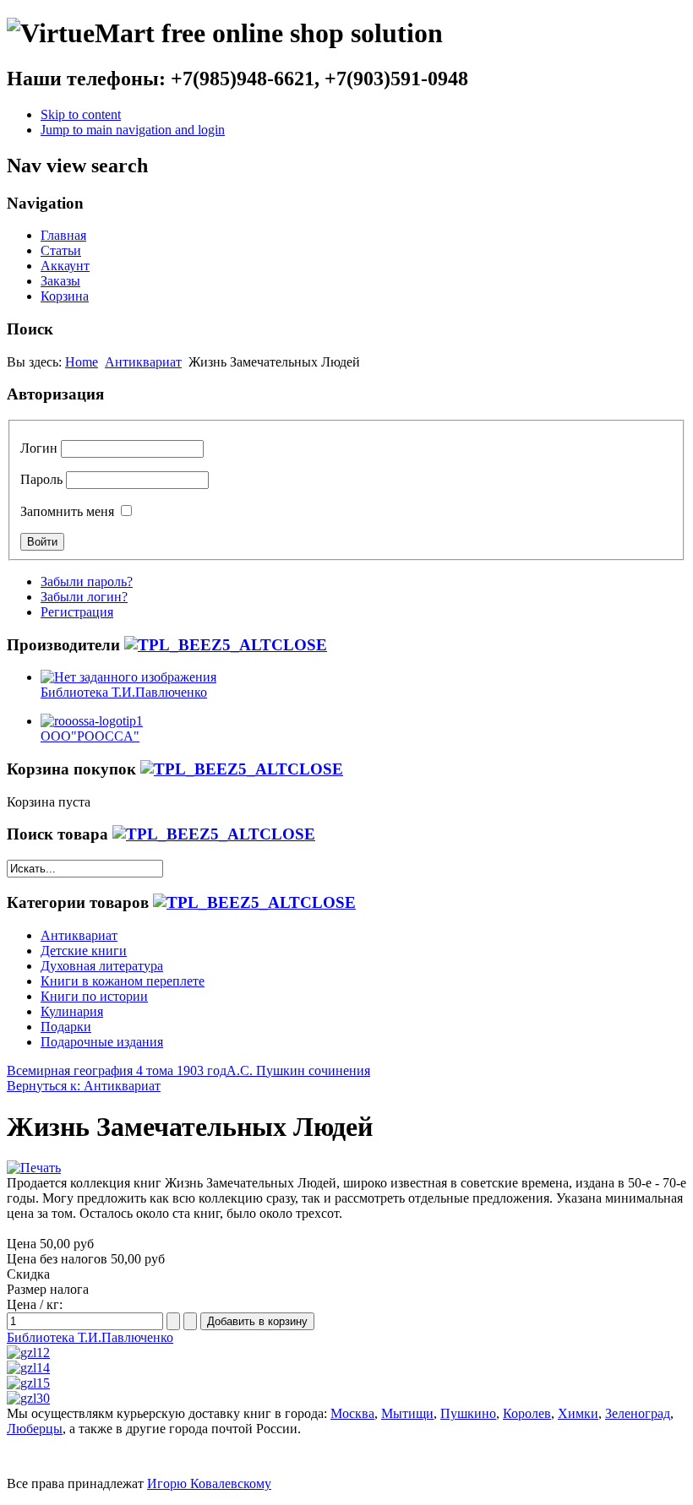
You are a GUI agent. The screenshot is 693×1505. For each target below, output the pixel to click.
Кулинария (72, 1011)
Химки (578, 1413)
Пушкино (468, 1413)
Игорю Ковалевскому (209, 1483)
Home (81, 362)
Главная (63, 235)
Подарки (66, 1026)
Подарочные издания (102, 1042)
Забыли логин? (84, 597)
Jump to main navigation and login (133, 129)
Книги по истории (94, 996)
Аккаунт (65, 265)
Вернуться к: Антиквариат (84, 1085)
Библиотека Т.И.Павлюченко (90, 1337)
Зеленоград (637, 1413)
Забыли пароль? (87, 581)
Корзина (65, 296)
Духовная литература (102, 966)
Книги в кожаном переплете (123, 981)
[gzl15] (28, 1383)
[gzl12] (28, 1352)
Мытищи (407, 1413)
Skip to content (81, 114)
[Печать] (34, 1167)
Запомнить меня (67, 511)
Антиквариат (143, 362)
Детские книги (84, 950)
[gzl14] (28, 1368)
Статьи (61, 250)
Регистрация (77, 612)
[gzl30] (28, 1398)
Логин (38, 448)
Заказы (60, 281)
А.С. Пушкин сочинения (298, 1070)
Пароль (41, 479)
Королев (527, 1413)
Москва (352, 1413)
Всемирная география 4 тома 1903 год (116, 1070)
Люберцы (35, 1428)
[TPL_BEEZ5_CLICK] (225, 645)
